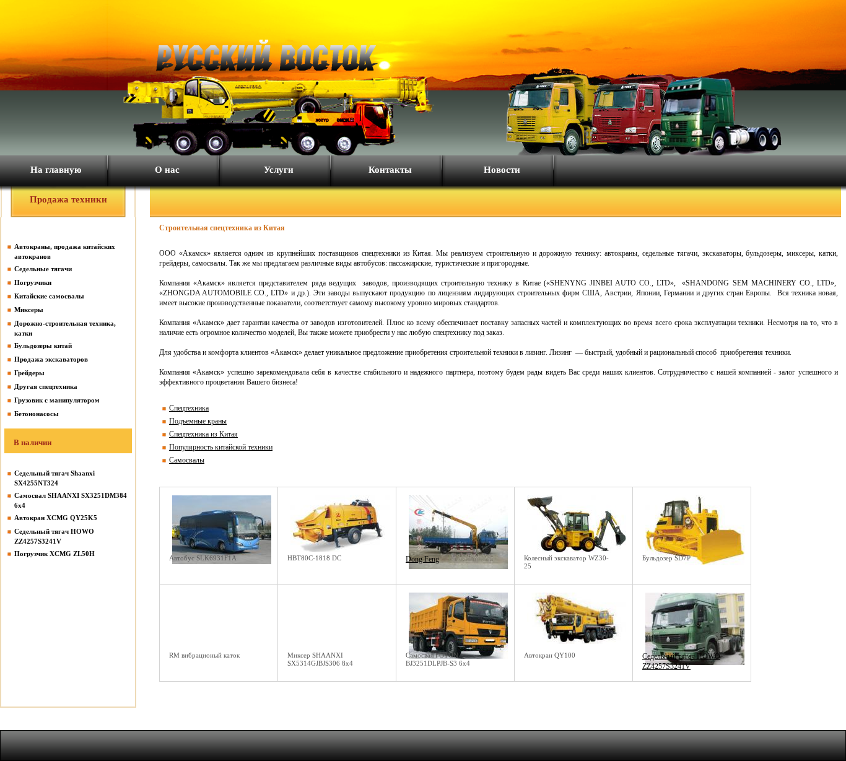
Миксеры (28, 309)
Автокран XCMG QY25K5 (55, 517)
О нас (167, 170)
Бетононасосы (36, 413)
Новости (502, 170)
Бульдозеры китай (43, 345)
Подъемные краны (198, 421)
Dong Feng (422, 559)
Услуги (279, 170)
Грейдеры (29, 372)
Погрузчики (32, 282)
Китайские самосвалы (49, 296)
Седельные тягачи (43, 268)
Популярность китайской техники (221, 447)
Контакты (390, 170)
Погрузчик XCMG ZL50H (54, 553)
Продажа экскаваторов (51, 359)
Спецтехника (189, 408)
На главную (55, 170)
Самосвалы (186, 460)
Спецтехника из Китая (203, 434)
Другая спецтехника (45, 386)
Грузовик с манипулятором (57, 400)
